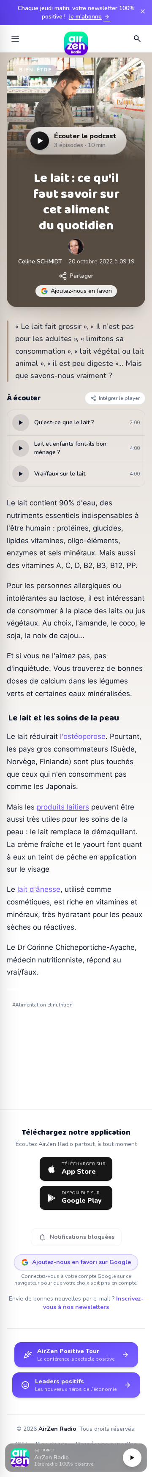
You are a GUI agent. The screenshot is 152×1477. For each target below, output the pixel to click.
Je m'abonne (89, 17)
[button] (76, 1457)
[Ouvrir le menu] (15, 38)
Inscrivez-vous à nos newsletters (93, 1303)
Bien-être (35, 70)
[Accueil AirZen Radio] (76, 38)
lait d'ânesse (38, 889)
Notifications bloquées (76, 1237)
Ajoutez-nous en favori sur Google (81, 1262)
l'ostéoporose (83, 736)
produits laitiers (63, 807)
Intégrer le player (119, 398)
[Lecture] (132, 1457)
